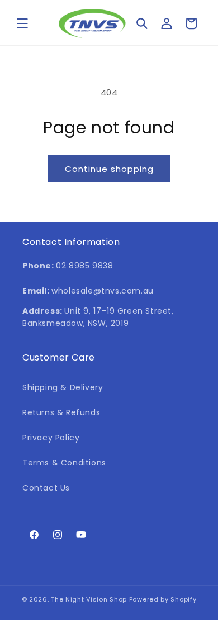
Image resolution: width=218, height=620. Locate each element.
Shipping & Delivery (62, 387)
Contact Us (46, 487)
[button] (22, 23)
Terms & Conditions (64, 462)
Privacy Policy (50, 437)
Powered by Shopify (163, 599)
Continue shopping (109, 169)
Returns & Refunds (61, 412)
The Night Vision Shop (89, 599)
